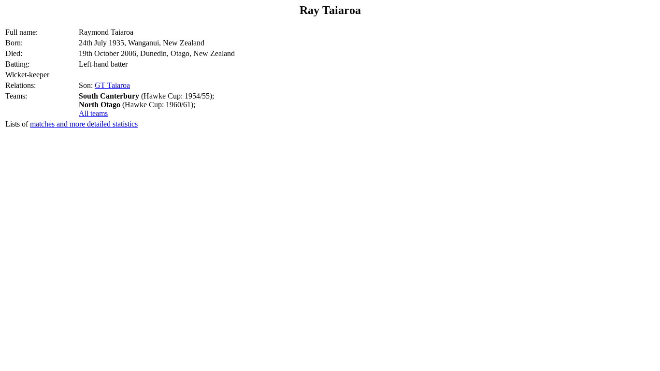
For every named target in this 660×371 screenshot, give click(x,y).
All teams (93, 113)
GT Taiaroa (112, 85)
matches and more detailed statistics (84, 124)
